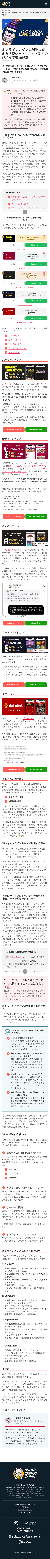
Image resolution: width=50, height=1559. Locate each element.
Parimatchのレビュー (14, 429)
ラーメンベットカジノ (17, 348)
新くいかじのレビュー (14, 516)
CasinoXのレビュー (13, 623)
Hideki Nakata (15, 957)
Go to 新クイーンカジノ (25, 268)
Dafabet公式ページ (36, 769)
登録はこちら (35, 245)
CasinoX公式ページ (36, 623)
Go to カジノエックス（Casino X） (25, 287)
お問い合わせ (25, 1507)
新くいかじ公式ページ (36, 516)
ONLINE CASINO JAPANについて (25, 1504)
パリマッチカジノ (15, 336)
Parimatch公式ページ (36, 429)
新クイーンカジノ (15, 340)
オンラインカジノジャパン (10, 10)
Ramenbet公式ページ (14, 685)
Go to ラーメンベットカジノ (25, 305)
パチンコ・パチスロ (36, 466)
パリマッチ (7, 384)
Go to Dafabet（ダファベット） (25, 322)
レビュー (14, 245)
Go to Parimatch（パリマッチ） (25, 249)
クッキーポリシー (25, 1512)
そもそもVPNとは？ (19, 204)
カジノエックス (15, 344)
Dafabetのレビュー (14, 769)
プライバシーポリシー (25, 1510)
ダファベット (14, 352)
